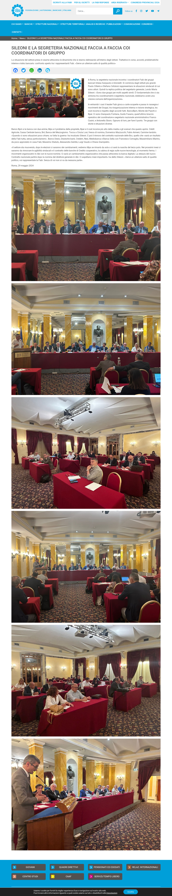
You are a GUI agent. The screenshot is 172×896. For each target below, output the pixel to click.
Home (14, 38)
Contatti (16, 32)
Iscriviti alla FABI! (62, 2)
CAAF (68, 876)
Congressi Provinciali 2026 (145, 2)
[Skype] (48, 71)
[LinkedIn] (39, 71)
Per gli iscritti (82, 2)
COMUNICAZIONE (132, 24)
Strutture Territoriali (72, 24)
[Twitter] (23, 71)
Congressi (147, 24)
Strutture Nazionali (47, 24)
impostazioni (111, 893)
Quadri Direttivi (68, 867)
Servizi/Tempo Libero (106, 876)
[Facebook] (15, 71)
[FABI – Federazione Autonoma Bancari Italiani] (41, 10)
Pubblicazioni (113, 24)
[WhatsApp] (31, 71)
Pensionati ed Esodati (107, 867)
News (22, 38)
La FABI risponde (100, 2)
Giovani (30, 867)
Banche (29, 24)
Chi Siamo (16, 24)
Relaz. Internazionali (145, 867)
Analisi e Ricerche (95, 24)
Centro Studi (30, 876)
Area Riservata (119, 2)
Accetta (130, 892)
